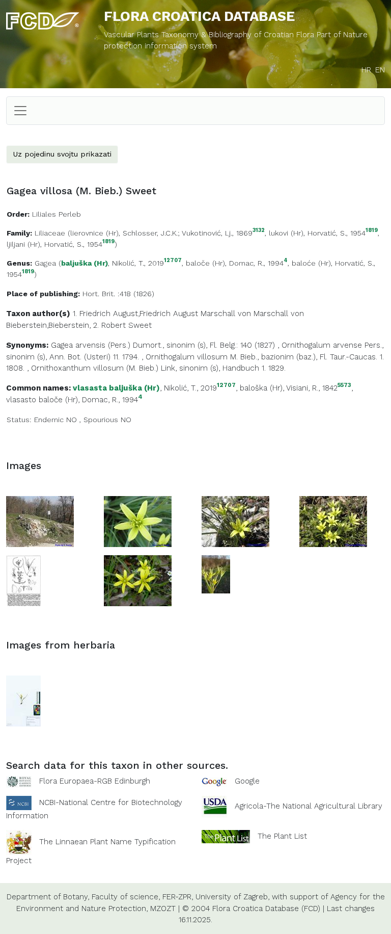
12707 (173, 261)
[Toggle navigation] (20, 110)
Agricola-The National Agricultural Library (308, 806)
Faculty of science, (126, 896)
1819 (372, 231)
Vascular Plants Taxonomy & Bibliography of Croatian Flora (210, 34)
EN (380, 69)
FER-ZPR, (177, 896)
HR (366, 69)
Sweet (140, 325)
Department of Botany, (48, 896)
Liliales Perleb (56, 214)
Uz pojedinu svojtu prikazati (62, 154)
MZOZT (163, 908)
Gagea (45, 263)
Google (247, 781)
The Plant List (282, 836)
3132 (259, 231)
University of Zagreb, (232, 896)
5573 (344, 385)
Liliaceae (50, 233)
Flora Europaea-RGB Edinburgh (94, 781)
